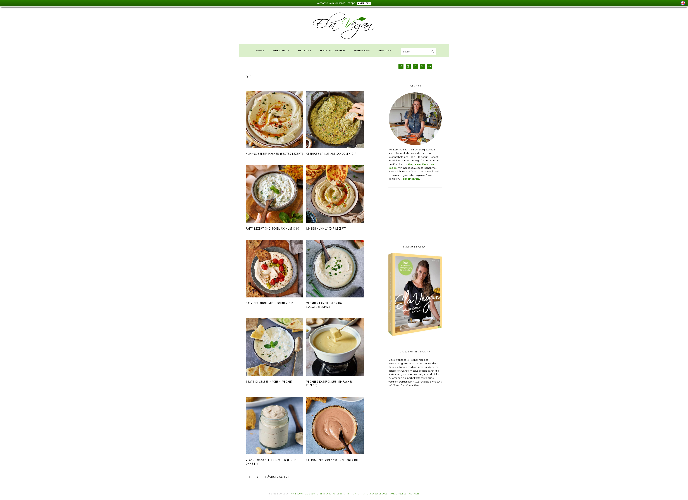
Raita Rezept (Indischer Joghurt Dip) (272, 228)
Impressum (296, 494)
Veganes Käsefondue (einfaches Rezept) (329, 383)
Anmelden (364, 3)
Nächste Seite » (277, 476)
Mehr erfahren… (410, 178)
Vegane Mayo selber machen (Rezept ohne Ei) (272, 461)
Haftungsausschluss (374, 494)
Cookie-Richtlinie (348, 494)
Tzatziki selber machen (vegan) (269, 382)
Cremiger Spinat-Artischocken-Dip (331, 154)
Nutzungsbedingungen (404, 494)
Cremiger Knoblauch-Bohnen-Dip (269, 303)
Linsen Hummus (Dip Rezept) (326, 228)
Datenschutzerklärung (320, 494)
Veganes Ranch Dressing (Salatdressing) (324, 305)
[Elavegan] (344, 40)
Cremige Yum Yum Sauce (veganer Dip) (333, 460)
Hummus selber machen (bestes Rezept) (274, 154)
